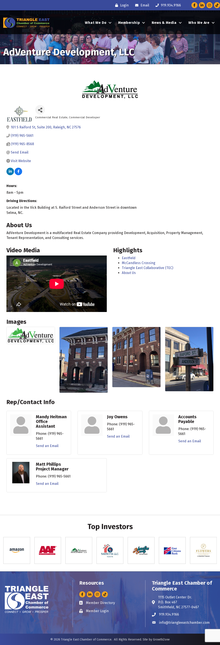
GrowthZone (161, 639)
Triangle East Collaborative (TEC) (147, 268)
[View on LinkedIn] (10, 174)
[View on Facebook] (18, 174)
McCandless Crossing (138, 263)
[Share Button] (40, 110)
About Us (129, 273)
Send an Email (47, 446)
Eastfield (129, 258)
